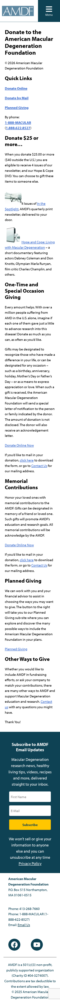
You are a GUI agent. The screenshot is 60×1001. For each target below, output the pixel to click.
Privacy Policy (30, 863)
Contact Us (39, 465)
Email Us (24, 925)
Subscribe (30, 825)
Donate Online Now (19, 445)
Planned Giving (16, 649)
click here (27, 460)
